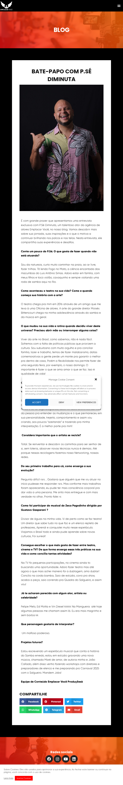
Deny (61, 402)
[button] (96, 379)
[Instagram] (57, 759)
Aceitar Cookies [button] (24, 778)
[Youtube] (65, 759)
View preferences (86, 402)
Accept (36, 402)
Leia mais (8, 778)
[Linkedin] (74, 759)
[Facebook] (49, 759)
